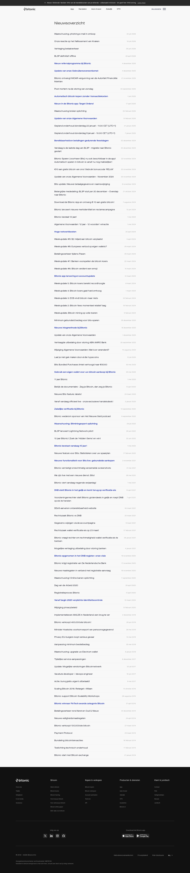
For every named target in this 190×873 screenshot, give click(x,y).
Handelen (83, 9)
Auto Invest (96, 9)
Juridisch (157, 803)
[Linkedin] (51, 836)
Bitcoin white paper (56, 807)
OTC (119, 9)
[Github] (64, 836)
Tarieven (88, 799)
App (72, 9)
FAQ (155, 791)
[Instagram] (57, 836)
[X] (45, 836)
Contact (156, 787)
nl (169, 855)
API (86, 803)
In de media (19, 799)
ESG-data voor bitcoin (57, 811)
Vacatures (19, 803)
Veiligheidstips (159, 795)
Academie (123, 803)
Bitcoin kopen (89, 787)
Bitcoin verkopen (90, 791)
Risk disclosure (158, 855)
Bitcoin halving (55, 795)
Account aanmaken (91, 795)
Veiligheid (19, 795)
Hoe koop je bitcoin (56, 799)
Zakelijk (109, 9)
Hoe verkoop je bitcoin (57, 803)
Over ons (19, 787)
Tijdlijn (18, 791)
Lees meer (142, 3)
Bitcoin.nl (123, 807)
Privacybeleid (143, 855)
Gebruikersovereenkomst (123, 855)
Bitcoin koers (54, 791)
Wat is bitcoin (54, 787)
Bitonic (32, 9)
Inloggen (156, 9)
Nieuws (156, 799)
